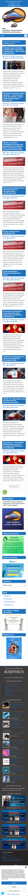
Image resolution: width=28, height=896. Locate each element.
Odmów (14, 887)
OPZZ (14, 56)
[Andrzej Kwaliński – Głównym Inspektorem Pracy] (14, 287)
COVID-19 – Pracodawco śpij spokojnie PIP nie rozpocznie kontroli (14, 400)
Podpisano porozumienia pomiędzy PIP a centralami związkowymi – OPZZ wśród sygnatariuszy (14, 50)
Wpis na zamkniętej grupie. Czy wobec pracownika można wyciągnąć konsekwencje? (17, 752)
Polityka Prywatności (15, 894)
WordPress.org (8, 605)
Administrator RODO (17, 859)
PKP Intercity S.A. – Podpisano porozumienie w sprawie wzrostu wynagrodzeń (17, 714)
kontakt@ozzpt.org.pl (14, 3)
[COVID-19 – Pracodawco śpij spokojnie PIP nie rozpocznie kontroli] (14, 415)
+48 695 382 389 (8, 856)
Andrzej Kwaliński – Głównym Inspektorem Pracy (12, 273)
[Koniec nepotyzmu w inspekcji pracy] (14, 245)
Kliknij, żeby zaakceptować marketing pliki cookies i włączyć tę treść (14, 800)
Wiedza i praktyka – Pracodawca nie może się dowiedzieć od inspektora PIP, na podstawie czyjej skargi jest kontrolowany (13, 146)
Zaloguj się (7, 596)
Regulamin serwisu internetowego (10, 860)
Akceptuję (14, 883)
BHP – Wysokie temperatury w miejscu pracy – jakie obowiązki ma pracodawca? (17, 778)
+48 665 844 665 (13, 1)
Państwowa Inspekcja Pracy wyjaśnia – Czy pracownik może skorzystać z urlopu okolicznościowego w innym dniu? (14, 96)
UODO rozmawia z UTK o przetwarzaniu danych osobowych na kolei (16, 761)
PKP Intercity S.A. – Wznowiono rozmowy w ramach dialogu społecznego (17, 743)
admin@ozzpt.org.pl (10, 857)
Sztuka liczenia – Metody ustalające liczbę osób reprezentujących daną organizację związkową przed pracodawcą (13, 725)
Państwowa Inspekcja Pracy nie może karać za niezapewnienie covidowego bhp (14, 190)
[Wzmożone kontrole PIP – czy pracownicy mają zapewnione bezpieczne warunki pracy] (14, 328)
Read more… (18, 88)
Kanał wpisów (8, 599)
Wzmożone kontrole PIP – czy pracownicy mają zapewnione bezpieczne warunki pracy (13, 313)
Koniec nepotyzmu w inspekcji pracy (11, 232)
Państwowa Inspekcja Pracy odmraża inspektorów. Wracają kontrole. (14, 358)
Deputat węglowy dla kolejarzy (17, 734)
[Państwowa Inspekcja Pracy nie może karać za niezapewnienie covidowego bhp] (14, 205)
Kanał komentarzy (9, 602)
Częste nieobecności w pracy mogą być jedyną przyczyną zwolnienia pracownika (17, 769)
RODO (9, 894)
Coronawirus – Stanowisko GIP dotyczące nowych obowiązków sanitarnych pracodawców (13, 445)
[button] (26, 867)
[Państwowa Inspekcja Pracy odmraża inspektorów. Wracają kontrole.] (14, 373)
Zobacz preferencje (14, 891)
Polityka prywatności (7, 859)
